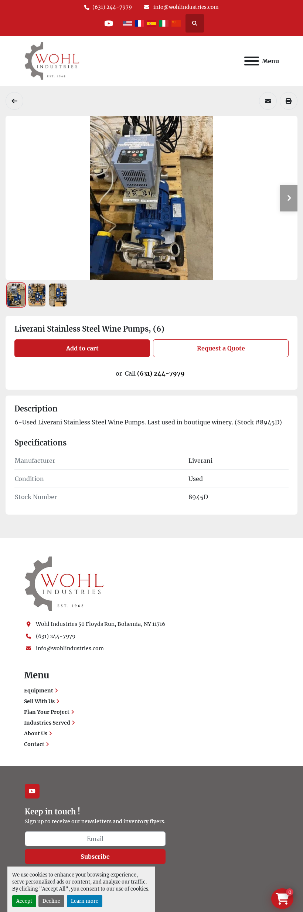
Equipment (38, 690)
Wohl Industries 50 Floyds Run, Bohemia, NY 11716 (100, 624)
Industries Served (47, 722)
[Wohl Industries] (64, 583)
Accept (24, 901)
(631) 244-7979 (112, 7)
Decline (51, 901)
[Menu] (251, 61)
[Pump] (14, 101)
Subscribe (95, 856)
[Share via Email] (268, 101)
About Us (35, 733)
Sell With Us (39, 701)
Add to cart (82, 348)
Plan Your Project (46, 712)
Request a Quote (221, 348)
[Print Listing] (288, 101)
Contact (34, 744)
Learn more (84, 901)
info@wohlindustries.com (185, 7)
